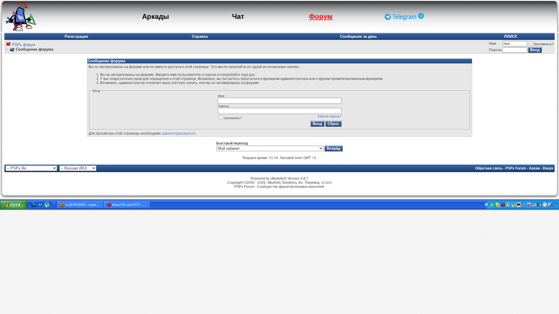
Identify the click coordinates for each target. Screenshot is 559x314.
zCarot (326, 183)
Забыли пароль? (329, 116)
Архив (534, 168)
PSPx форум (23, 44)
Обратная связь (489, 168)
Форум (320, 16)
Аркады (155, 16)
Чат (238, 16)
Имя (492, 44)
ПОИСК (510, 36)
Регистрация (76, 36)
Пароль (495, 50)
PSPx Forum (515, 168)
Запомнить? (544, 44)
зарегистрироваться (178, 133)
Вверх (548, 168)
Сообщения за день (358, 36)
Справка (200, 36)
